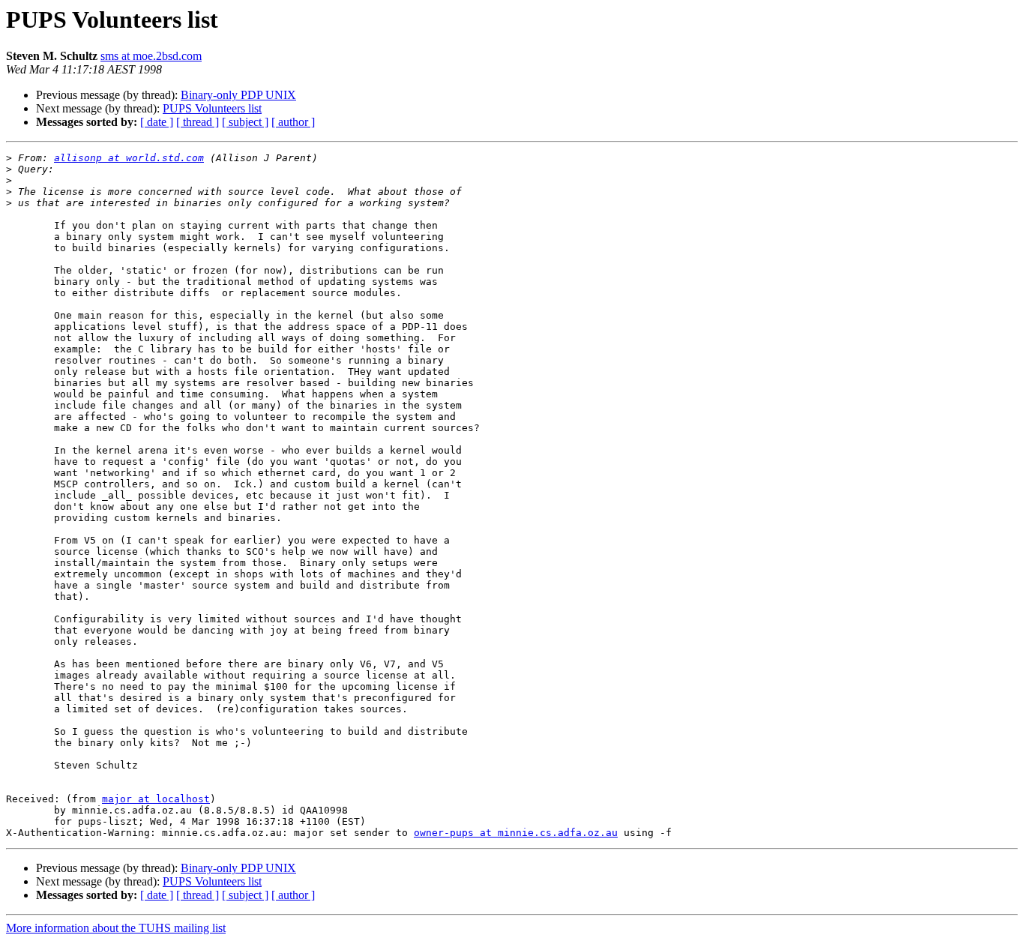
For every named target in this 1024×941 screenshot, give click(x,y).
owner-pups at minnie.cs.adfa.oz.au (516, 832)
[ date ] (156, 121)
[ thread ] (197, 121)
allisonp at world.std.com (129, 157)
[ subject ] (245, 121)
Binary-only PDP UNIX (238, 94)
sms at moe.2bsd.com (151, 55)
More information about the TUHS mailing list (116, 928)
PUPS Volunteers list (212, 108)
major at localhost (156, 799)
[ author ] (293, 121)
